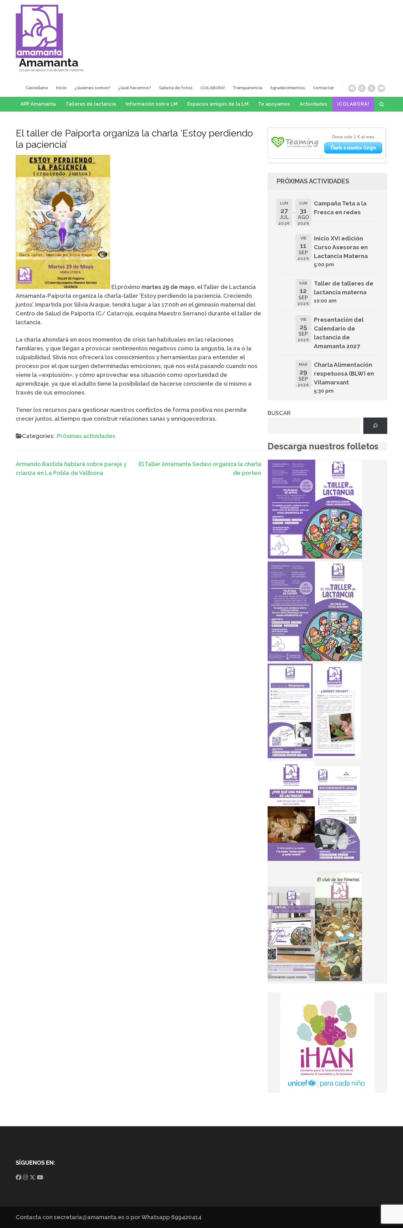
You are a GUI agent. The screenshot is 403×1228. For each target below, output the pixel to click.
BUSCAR (279, 413)
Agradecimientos (287, 87)
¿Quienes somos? (93, 87)
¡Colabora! (353, 104)
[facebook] (352, 88)
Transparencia (247, 87)
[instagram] (362, 88)
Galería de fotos (176, 87)
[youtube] (381, 88)
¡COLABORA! (213, 87)
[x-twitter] (371, 88)
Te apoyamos (274, 104)
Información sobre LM (152, 104)
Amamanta (48, 62)
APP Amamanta (38, 104)
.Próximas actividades (85, 436)
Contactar (323, 87)
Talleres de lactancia (90, 104)
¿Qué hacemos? (134, 87)
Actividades (313, 104)
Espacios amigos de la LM (217, 104)
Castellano (37, 87)
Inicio (61, 87)
